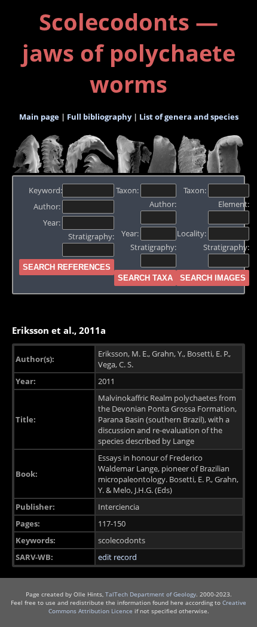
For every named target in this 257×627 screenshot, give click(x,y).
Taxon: (128, 190)
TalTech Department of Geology (150, 594)
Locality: (192, 233)
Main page (39, 116)
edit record (117, 557)
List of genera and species (188, 116)
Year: (52, 222)
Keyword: (45, 190)
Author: (47, 206)
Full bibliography (99, 116)
